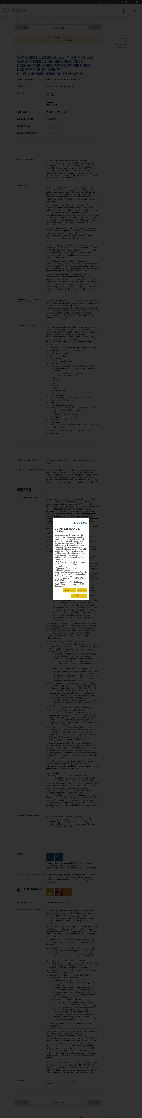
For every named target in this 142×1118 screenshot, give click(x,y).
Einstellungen (69, 590)
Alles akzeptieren (79, 595)
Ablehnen (82, 590)
